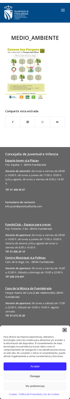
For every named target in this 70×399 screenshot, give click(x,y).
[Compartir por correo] (57, 122)
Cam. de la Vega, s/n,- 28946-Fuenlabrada (29, 262)
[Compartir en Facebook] (12, 122)
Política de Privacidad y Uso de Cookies (39, 394)
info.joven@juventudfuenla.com (23, 206)
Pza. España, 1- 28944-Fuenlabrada (25, 164)
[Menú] (63, 10)
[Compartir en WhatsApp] (42, 122)
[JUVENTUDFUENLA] (26, 13)
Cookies (13, 394)
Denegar (35, 376)
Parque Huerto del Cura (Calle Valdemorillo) (30, 292)
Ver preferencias (35, 386)
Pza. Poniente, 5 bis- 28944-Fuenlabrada (28, 228)
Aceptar (35, 366)
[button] (64, 330)
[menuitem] (63, 10)
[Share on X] (27, 122)
